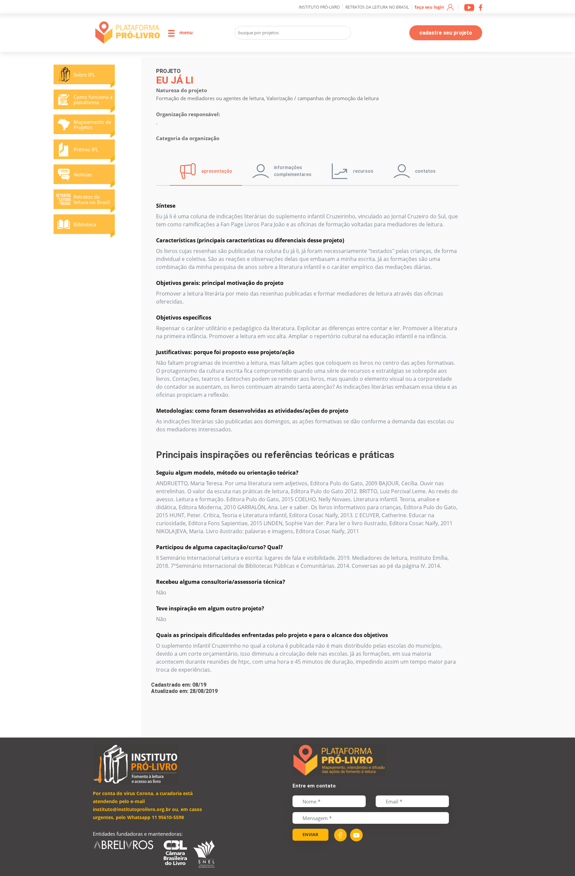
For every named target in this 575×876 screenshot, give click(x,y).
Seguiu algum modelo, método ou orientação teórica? (227, 472)
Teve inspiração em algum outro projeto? (210, 608)
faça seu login (430, 7)
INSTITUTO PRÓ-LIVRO (319, 7)
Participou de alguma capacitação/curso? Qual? (219, 547)
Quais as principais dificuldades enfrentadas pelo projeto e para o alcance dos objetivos (272, 635)
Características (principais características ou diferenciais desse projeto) (250, 240)
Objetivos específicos (183, 317)
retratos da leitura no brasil (377, 7)
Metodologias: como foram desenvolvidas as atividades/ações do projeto (252, 410)
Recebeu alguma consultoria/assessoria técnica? (220, 581)
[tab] (206, 171)
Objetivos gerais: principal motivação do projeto (220, 283)
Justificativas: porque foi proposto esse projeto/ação (225, 352)
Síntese (165, 205)
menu (185, 32)
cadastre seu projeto (445, 33)
